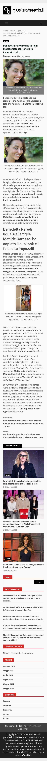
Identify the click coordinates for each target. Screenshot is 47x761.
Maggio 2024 (8, 688)
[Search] (41, 23)
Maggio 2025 (8, 670)
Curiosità (7, 705)
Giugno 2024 (8, 684)
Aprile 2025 (8, 675)
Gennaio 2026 (9, 666)
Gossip (6, 41)
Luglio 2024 (8, 679)
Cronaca (6, 701)
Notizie (6, 719)
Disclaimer (23, 729)
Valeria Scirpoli (10, 56)
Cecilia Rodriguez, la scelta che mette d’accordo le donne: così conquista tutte (23, 434)
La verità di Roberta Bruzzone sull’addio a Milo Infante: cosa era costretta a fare (23, 464)
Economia (7, 710)
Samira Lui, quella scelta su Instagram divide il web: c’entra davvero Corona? (23, 547)
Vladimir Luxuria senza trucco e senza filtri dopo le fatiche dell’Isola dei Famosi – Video (23, 422)
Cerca (8, 577)
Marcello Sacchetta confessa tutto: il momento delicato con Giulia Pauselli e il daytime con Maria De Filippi (23, 504)
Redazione (21, 726)
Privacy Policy (34, 726)
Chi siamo (9, 726)
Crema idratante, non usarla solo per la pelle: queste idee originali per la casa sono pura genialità (22, 598)
